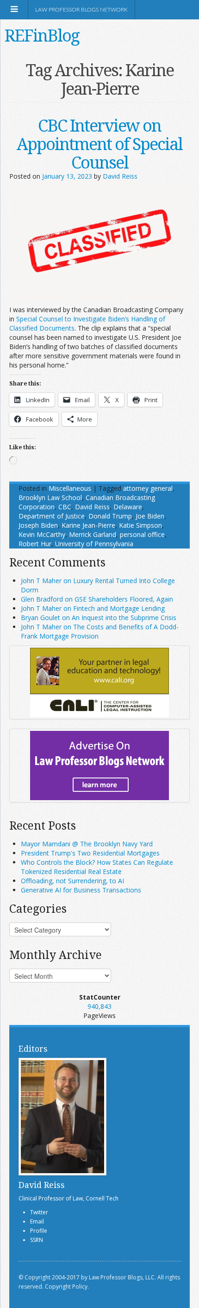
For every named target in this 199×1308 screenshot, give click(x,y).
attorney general (148, 488)
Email (37, 1221)
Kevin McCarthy (42, 534)
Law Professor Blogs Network (81, 9)
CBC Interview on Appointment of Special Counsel (99, 144)
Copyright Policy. (67, 1286)
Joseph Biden (38, 525)
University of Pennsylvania (94, 543)
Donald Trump (110, 516)
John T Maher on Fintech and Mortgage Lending (93, 608)
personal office (142, 534)
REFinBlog (42, 35)
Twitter (39, 1212)
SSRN (36, 1240)
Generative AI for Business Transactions (81, 890)
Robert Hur (35, 543)
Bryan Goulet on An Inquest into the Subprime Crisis (98, 617)
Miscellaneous (70, 488)
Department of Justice (52, 516)
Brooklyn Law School (50, 497)
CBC (64, 506)
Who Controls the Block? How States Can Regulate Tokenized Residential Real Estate (97, 867)
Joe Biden (150, 516)
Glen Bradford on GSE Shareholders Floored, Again (97, 599)
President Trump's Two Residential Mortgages (90, 853)
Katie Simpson (140, 525)
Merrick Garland (92, 534)
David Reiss (120, 176)
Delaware (127, 506)
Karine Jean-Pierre (88, 525)
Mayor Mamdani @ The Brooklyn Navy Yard (87, 843)
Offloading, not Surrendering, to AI (72, 880)
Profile (38, 1231)
